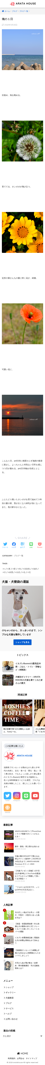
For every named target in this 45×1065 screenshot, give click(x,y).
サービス (9, 1008)
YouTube (35, 800)
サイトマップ (31, 1058)
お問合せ (20, 1058)
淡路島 (27, 569)
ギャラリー (10, 992)
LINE (26, 800)
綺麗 (11, 572)
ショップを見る (23, 642)
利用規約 (11, 1058)
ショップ (9, 987)
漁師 (35, 569)
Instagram (16, 800)
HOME (24, 1053)
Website (7, 812)
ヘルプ (8, 1014)
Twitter (7, 800)
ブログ (8, 1003)
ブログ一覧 (18, 555)
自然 (18, 572)
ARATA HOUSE (25, 3)
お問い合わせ (11, 1019)
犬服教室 (9, 998)
